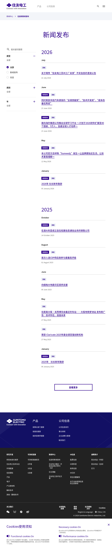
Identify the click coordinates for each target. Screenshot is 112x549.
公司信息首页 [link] (64, 427)
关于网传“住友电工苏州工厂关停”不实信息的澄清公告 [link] (68, 73)
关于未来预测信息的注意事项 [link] (76, 482)
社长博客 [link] (52, 472)
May (43, 140)
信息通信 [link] (10, 473)
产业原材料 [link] (11, 486)
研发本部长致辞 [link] (12, 460)
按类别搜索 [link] (37, 431)
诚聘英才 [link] (94, 454)
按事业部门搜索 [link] (38, 427)
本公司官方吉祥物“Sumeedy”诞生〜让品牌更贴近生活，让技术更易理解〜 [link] (72, 155)
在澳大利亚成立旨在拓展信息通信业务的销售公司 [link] (65, 230)
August (44, 244)
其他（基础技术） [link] (13, 495)
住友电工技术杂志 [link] (13, 464)
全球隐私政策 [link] (62, 508)
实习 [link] (93, 468)
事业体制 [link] (62, 431)
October (45, 217)
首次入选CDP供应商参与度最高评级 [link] (58, 257)
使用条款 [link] (75, 508)
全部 (12, 67)
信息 (12, 77)
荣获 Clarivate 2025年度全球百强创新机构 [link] (62, 334)
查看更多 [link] (73, 387)
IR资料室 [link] (73, 464)
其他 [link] (43, 68)
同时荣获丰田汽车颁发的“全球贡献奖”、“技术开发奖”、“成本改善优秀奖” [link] (73, 101)
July (43, 60)
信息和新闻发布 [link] (54, 460)
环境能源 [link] (10, 468)
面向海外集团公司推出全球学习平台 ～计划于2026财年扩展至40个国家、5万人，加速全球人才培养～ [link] (72, 124)
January (45, 170)
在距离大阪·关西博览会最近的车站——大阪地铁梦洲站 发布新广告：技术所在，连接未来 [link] (73, 313)
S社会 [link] (30, 468)
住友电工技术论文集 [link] (55, 477)
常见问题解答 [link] (75, 477)
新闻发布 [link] (45, 95)
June (43, 87)
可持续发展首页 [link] (33, 460)
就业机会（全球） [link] (97, 464)
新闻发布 (14, 72)
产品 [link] (39, 6)
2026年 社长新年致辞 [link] (51, 183)
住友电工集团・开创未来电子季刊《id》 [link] (55, 466)
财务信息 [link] (73, 468)
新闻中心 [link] (10, 16)
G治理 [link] (30, 473)
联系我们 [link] (62, 440)
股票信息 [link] (73, 460)
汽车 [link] (8, 477)
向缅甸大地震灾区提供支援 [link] (54, 284)
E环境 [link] (30, 464)
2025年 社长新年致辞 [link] (52, 361)
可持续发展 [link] (32, 454)
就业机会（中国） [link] (97, 460)
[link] (16, 6)
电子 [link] (8, 481)
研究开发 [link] (10, 454)
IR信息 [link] (72, 454)
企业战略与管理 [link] (64, 436)
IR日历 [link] (72, 473)
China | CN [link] (101, 512)
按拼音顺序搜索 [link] (38, 436)
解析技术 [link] (10, 490)
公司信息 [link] (51, 6)
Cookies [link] (102, 508)
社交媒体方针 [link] (88, 508)
